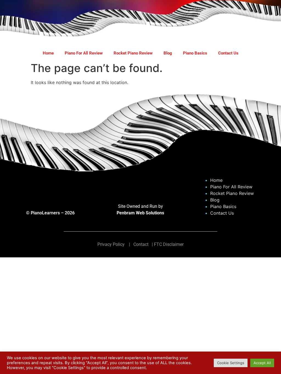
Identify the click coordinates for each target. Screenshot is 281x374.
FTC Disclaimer (169, 244)
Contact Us (228, 53)
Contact (140, 244)
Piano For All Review (84, 53)
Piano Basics (195, 53)
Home (48, 53)
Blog (168, 53)
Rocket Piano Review (133, 53)
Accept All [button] (262, 363)
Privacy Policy (111, 244)
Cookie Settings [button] (230, 363)
